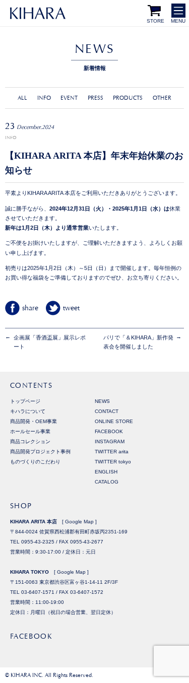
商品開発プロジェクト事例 (40, 451)
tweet (71, 307)
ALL (22, 98)
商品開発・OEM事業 (33, 421)
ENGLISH (106, 471)
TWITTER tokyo (113, 461)
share (30, 307)
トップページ (25, 401)
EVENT (69, 98)
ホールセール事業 (30, 431)
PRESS (95, 98)
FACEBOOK (109, 431)
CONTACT (106, 411)
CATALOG (106, 482)
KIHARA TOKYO (29, 572)
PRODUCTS (128, 98)
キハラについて (27, 411)
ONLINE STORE (114, 421)
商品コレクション (30, 441)
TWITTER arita (112, 451)
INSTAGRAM (109, 441)
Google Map (79, 521)
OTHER (162, 98)
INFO (44, 98)
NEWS (102, 401)
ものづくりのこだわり (35, 461)
